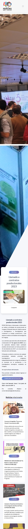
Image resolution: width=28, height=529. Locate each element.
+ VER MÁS (14, 416)
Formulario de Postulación (12, 378)
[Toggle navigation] (23, 6)
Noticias (14, 272)
